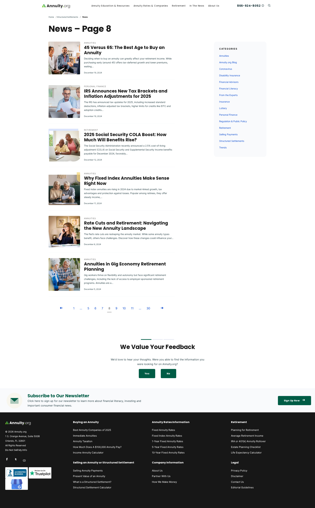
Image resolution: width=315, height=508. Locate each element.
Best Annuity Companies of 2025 (92, 430)
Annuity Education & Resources (110, 6)
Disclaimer (237, 476)
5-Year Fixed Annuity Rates (167, 447)
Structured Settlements (67, 17)
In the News (197, 6)
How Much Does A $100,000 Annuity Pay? (97, 447)
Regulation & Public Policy (233, 121)
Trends (223, 147)
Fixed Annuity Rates (163, 430)
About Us (213, 6)
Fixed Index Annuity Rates (167, 435)
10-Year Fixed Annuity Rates (168, 452)
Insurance (224, 101)
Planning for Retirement (245, 430)
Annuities (90, 43)
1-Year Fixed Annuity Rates (167, 441)
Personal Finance (95, 86)
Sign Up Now (292, 400)
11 (132, 308)
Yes (147, 373)
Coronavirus (225, 68)
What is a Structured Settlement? (92, 481)
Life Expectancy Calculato (246, 452)
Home (51, 17)
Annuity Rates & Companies (151, 6)
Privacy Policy (239, 470)
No (168, 373)
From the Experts (228, 95)
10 (124, 308)
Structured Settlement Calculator (92, 487)
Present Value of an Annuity (89, 476)
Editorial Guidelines (242, 487)
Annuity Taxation (82, 441)
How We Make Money (164, 481)
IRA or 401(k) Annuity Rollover (248, 441)
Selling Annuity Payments (88, 470)
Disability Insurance (229, 75)
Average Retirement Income (247, 435)
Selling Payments (228, 134)
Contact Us (237, 481)
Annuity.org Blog (228, 62)
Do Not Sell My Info (16, 450)
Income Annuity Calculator (88, 452)
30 (148, 308)
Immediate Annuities (85, 435)
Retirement (179, 6)
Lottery (223, 108)
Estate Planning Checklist (246, 447)
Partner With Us (161, 476)
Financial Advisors (228, 82)
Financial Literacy (228, 88)
